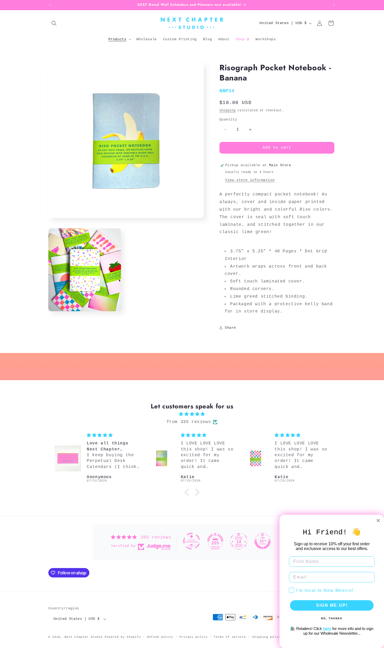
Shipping (227, 110)
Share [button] (230, 328)
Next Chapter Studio (84, 637)
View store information (250, 180)
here (327, 628)
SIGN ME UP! (332, 605)
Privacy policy (193, 637)
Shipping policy (267, 637)
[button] (54, 23)
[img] (192, 414)
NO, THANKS (331, 618)
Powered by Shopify (123, 637)
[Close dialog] (378, 520)
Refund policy (160, 637)
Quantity (228, 120)
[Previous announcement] (50, 5)
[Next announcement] (334, 5)
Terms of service (230, 637)
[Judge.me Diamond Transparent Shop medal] (191, 541)
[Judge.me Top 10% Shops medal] (262, 541)
